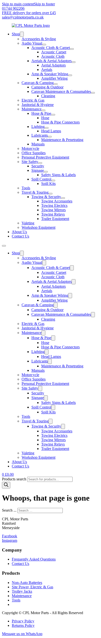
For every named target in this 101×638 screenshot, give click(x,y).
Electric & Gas (33, 100)
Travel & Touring (35, 192)
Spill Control (41, 179)
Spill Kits (48, 183)
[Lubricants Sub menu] (50, 136)
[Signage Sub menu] (46, 171)
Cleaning (48, 96)
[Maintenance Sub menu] (43, 110)
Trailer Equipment (55, 219)
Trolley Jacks (22, 591)
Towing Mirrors (53, 210)
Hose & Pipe (41, 113)
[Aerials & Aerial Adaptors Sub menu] (74, 62)
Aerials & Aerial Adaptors (51, 61)
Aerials (46, 69)
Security (37, 166)
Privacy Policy (23, 621)
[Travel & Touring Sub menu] (50, 193)
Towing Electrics (54, 205)
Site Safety (30, 162)
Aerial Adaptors (53, 65)
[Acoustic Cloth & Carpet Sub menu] (72, 49)
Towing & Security (46, 197)
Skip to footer (44, 4)
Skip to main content (18, 4)
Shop (16, 34)
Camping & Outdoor (47, 87)
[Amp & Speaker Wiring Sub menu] (70, 75)
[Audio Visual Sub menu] (44, 44)
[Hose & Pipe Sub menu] (53, 114)
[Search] (6, 485)
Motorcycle (30, 148)
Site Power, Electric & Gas (32, 587)
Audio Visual (32, 43)
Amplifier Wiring (54, 78)
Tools (26, 188)
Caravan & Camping (38, 83)
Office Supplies (34, 153)
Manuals (38, 144)
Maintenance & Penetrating (62, 140)
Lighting (38, 126)
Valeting (28, 223)
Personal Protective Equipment (45, 157)
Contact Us (20, 236)
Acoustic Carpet (53, 52)
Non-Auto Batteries (27, 583)
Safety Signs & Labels (58, 175)
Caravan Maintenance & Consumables (61, 91)
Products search (14, 479)
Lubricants (39, 135)
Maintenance (31, 109)
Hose (45, 118)
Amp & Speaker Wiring (49, 74)
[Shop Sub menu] (22, 34)
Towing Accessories (56, 201)
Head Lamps (51, 131)
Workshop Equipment (38, 227)
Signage (37, 170)
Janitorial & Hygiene (38, 105)
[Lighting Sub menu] (47, 128)
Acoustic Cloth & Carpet (50, 48)
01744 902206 (13, 8)
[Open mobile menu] (4, 246)
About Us (19, 232)
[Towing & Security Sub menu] (63, 198)
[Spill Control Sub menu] (53, 180)
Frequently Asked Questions (34, 559)
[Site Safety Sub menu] (40, 163)
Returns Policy (23, 625)
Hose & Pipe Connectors (60, 122)
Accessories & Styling (39, 39)
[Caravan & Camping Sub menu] (56, 84)
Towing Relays (53, 214)
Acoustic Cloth (52, 56)
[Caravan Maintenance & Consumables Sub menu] (93, 93)
